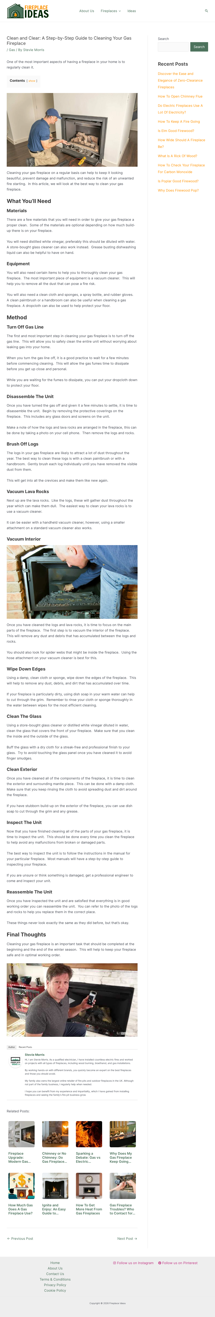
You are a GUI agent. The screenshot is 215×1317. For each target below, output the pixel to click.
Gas (12, 50)
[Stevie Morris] (15, 1061)
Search (163, 39)
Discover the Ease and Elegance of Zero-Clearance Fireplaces (180, 80)
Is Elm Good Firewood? (176, 131)
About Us (86, 11)
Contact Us (55, 1274)
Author (11, 1047)
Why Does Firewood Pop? (178, 190)
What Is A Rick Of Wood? (177, 156)
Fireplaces (109, 11)
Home (55, 1263)
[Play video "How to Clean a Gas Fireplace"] (72, 1000)
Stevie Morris (35, 1054)
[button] (119, 11)
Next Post (127, 1239)
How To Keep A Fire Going (179, 122)
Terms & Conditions (55, 1279)
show (32, 80)
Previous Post (20, 1239)
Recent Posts (25, 1047)
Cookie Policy (55, 1290)
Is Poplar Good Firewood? (178, 181)
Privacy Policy (55, 1285)
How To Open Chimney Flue (180, 96)
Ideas (131, 11)
